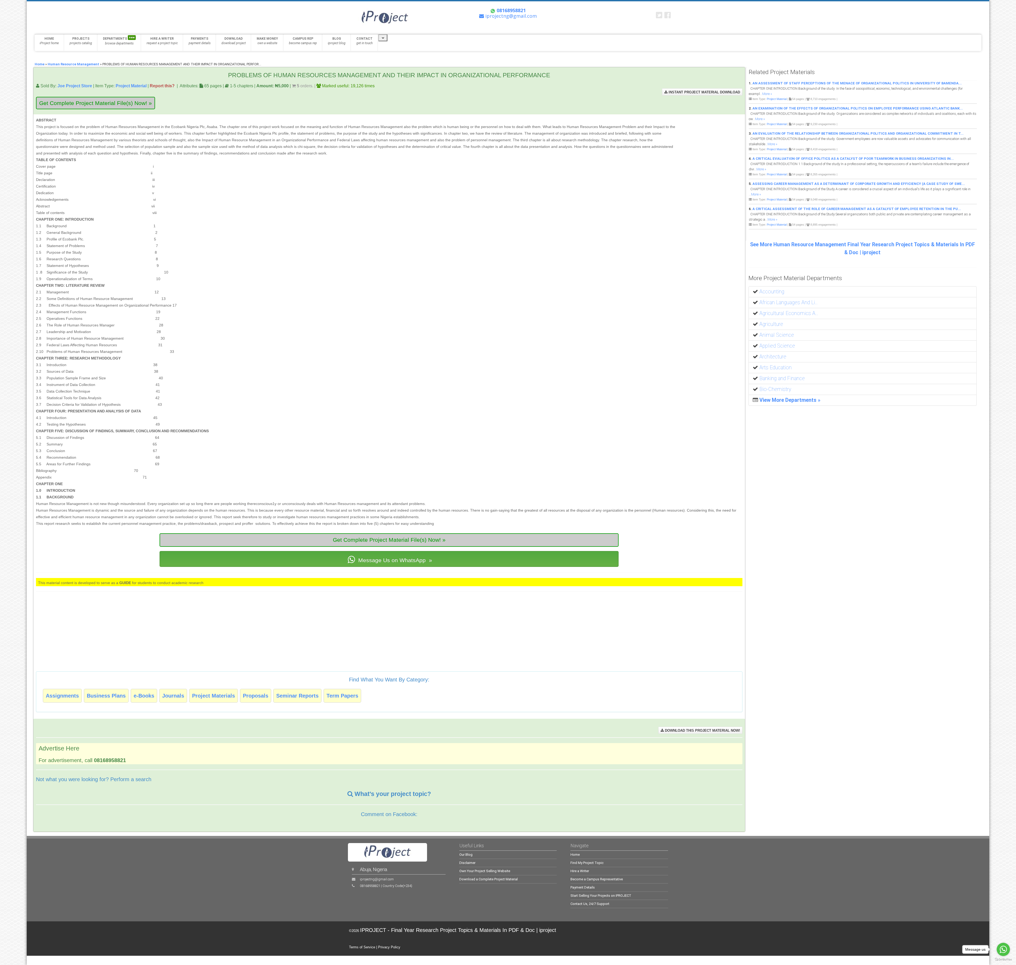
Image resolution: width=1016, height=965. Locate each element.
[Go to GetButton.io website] (1003, 959)
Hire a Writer (579, 871)
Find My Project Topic (587, 863)
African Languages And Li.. (788, 302)
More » (767, 94)
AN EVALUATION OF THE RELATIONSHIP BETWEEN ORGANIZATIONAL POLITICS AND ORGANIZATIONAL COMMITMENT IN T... (858, 133)
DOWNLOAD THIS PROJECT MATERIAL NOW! (702, 730)
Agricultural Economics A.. (788, 313)
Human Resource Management (73, 64)
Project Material (131, 85)
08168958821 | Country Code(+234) (386, 886)
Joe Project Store (74, 85)
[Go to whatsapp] (1003, 949)
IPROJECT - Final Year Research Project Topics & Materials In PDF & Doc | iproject (458, 930)
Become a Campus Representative (596, 879)
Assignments (62, 696)
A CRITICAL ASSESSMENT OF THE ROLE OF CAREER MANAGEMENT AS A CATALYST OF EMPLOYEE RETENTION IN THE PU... (856, 209)
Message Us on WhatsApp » (394, 560)
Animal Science (776, 335)
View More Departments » (789, 400)
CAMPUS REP (303, 41)
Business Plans (106, 696)
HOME (49, 41)
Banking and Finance (782, 378)
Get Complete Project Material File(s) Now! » (95, 103)
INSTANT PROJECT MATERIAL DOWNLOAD (704, 92)
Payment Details (582, 887)
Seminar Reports (297, 696)
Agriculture (771, 324)
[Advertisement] (709, 141)
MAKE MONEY (267, 41)
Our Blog (466, 855)
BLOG (337, 41)
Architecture (772, 357)
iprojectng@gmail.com (377, 879)
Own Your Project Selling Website (484, 871)
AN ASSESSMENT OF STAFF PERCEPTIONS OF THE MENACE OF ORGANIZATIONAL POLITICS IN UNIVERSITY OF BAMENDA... (857, 83)
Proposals (255, 696)
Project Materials (213, 696)
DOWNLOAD (233, 41)
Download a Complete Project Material (488, 879)
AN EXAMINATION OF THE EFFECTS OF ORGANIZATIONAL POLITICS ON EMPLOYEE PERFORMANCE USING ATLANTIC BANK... (857, 108)
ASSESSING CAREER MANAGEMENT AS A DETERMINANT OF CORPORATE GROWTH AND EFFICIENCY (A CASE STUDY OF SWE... (858, 184)
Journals (173, 696)
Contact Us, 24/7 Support (589, 904)
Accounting (771, 292)
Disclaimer (467, 863)
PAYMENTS (200, 41)
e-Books (144, 696)
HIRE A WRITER (162, 41)
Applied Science (777, 346)
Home (39, 64)
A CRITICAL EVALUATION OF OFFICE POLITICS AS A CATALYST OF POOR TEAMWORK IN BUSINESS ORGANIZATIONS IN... (853, 159)
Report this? (162, 85)
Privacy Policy (389, 947)
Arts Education (775, 368)
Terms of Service (362, 947)
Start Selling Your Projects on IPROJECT (600, 896)
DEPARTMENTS (119, 40)
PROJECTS (81, 41)
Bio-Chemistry (775, 389)
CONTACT (364, 41)
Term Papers (342, 696)
